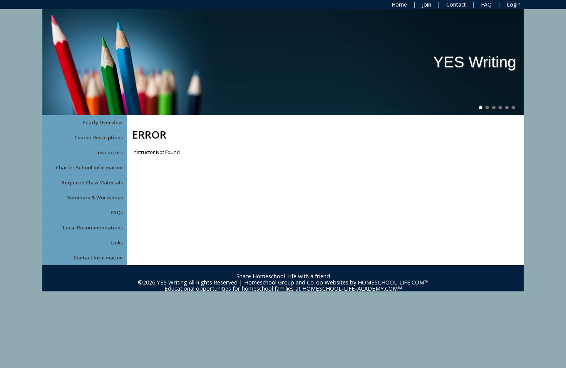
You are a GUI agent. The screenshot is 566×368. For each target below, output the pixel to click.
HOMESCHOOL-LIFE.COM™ (393, 282)
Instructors (109, 152)
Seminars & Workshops (95, 197)
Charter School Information (89, 167)
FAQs (117, 212)
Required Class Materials (92, 182)
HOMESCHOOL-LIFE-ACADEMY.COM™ (352, 288)
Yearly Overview (102, 122)
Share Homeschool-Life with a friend (283, 276)
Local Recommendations (93, 227)
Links (117, 242)
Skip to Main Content (283, 270)
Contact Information (98, 257)
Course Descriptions (98, 137)
